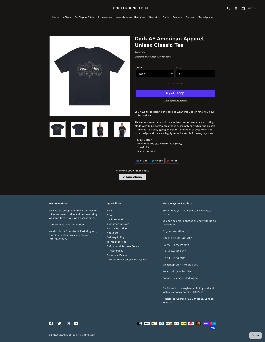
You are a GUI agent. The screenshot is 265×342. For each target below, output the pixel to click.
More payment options (175, 100)
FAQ (109, 210)
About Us (112, 232)
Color (139, 67)
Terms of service (116, 241)
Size (178, 67)
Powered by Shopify (85, 335)
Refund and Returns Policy (123, 246)
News (110, 215)
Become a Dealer (117, 255)
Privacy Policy (115, 250)
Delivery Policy (115, 237)
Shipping (139, 56)
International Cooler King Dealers (127, 259)
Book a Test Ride (117, 228)
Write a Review (135, 177)
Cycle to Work (115, 219)
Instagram (169, 224)
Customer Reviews (118, 223)
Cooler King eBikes (132, 8)
